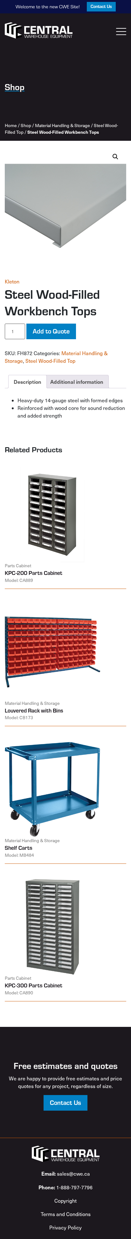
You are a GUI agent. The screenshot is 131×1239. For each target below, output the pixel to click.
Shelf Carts (18, 847)
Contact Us (101, 6)
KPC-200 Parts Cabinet (33, 572)
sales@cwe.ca (65, 1173)
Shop (26, 125)
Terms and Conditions (66, 1214)
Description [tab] (27, 381)
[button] (115, 156)
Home (11, 125)
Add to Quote (51, 331)
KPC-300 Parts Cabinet (33, 985)
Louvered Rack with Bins (34, 710)
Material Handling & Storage (62, 125)
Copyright (65, 1200)
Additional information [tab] (76, 381)
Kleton (12, 281)
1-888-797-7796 (65, 1187)
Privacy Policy (65, 1227)
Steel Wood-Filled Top (50, 360)
